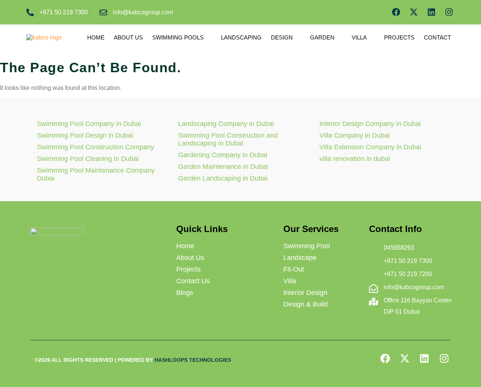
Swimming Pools (178, 37)
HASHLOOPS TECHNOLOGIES (192, 360)
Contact (437, 37)
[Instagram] (449, 12)
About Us (128, 37)
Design (282, 37)
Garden (322, 37)
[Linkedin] (431, 12)
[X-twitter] (414, 12)
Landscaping (241, 37)
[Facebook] (396, 12)
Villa (359, 37)
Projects (399, 37)
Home (95, 37)
